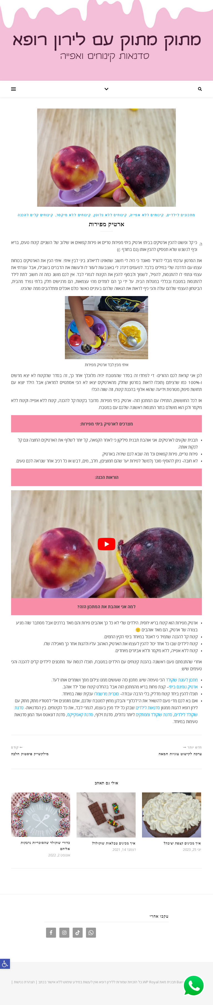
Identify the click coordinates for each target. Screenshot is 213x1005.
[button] (5, 964)
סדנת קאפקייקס (80, 714)
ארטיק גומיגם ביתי (183, 686)
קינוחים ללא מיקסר (74, 215)
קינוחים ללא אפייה (147, 215)
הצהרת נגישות (24, 981)
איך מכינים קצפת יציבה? (182, 843)
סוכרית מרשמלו (106, 693)
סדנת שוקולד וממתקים (154, 714)
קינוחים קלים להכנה (35, 215)
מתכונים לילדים (181, 215)
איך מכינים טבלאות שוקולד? (114, 843)
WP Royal (151, 981)
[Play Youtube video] (106, 544)
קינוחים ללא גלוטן (110, 215)
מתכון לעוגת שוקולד (182, 680)
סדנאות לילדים (148, 707)
